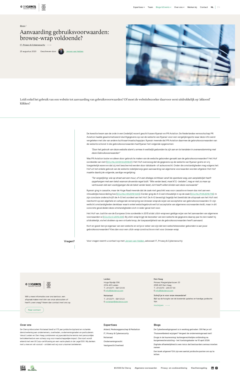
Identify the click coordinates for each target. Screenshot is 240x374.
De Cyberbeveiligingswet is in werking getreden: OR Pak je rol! (183, 329)
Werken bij (192, 7)
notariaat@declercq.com (117, 301)
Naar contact (34, 310)
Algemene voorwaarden (146, 368)
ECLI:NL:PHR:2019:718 (202, 194)
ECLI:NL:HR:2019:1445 (128, 194)
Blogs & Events (163, 7)
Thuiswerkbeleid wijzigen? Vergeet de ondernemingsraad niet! (183, 333)
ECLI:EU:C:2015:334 (113, 217)
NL (212, 7)
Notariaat (108, 337)
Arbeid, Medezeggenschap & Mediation (122, 329)
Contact (204, 7)
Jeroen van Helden (134, 241)
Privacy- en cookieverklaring (174, 368)
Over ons (178, 7)
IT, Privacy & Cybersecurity (32, 45)
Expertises (138, 7)
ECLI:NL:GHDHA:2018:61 (119, 162)
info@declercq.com (114, 290)
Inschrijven (159, 305)
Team (150, 7)
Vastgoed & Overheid (114, 345)
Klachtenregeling (199, 368)
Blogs (22, 26)
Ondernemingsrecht (113, 341)
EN (218, 7)
